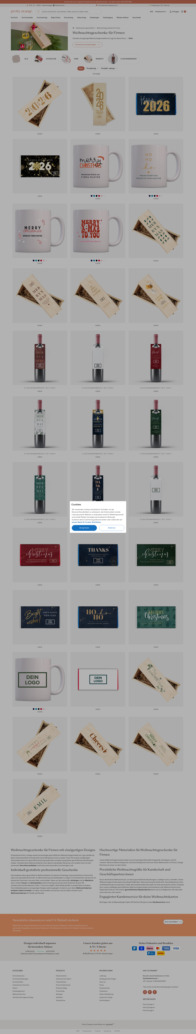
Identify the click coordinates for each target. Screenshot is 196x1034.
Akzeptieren (84, 528)
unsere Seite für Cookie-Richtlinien (86, 522)
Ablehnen (112, 528)
